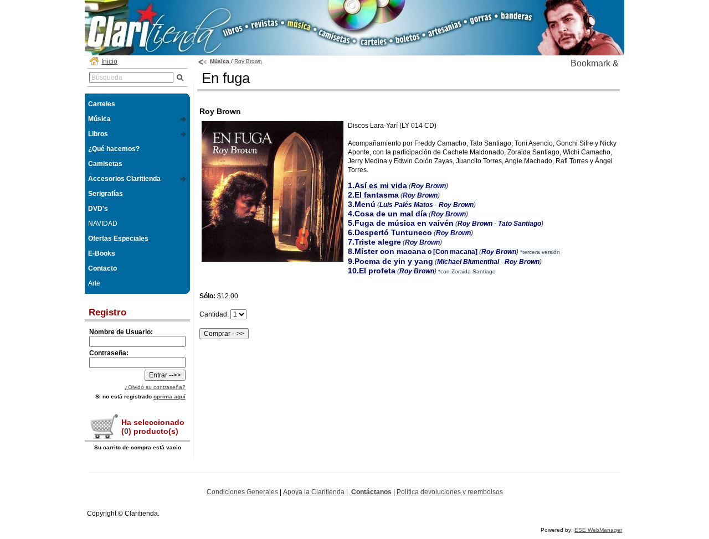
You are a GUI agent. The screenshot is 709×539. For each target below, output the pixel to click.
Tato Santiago (519, 223)
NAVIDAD (102, 223)
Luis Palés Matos (406, 205)
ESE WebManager (598, 530)
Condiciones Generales (242, 492)
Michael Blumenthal (468, 262)
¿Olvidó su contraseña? (155, 387)
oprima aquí (169, 396)
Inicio (109, 61)
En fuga (226, 78)
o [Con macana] (412, 252)
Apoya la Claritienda (314, 492)
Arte (94, 283)
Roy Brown (248, 61)
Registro (107, 312)
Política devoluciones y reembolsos (450, 492)
